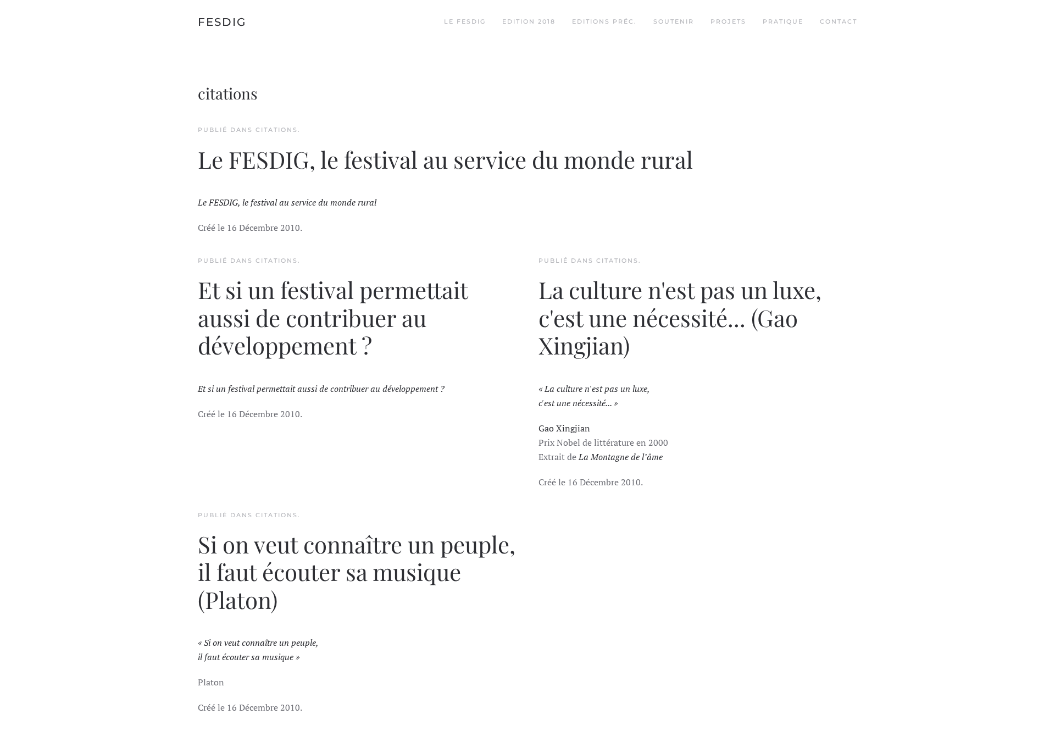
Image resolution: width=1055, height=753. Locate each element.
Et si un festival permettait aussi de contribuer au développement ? (333, 317)
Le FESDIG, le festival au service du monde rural (445, 159)
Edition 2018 (529, 21)
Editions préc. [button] (604, 21)
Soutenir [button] (673, 21)
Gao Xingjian (564, 428)
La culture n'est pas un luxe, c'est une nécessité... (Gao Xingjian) (679, 317)
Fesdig (222, 22)
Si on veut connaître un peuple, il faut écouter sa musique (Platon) (356, 572)
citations (277, 130)
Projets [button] (728, 21)
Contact (838, 21)
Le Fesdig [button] (465, 21)
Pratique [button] (783, 21)
